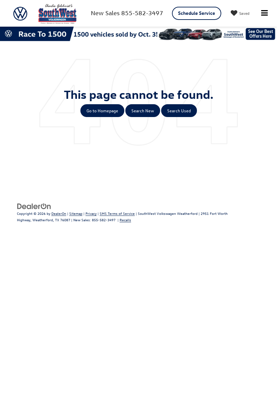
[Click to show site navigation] (264, 13)
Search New (142, 110)
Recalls (125, 219)
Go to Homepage (102, 110)
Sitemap (75, 213)
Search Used (179, 110)
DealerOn (58, 213)
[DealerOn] (34, 205)
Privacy (91, 213)
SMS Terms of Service (117, 213)
